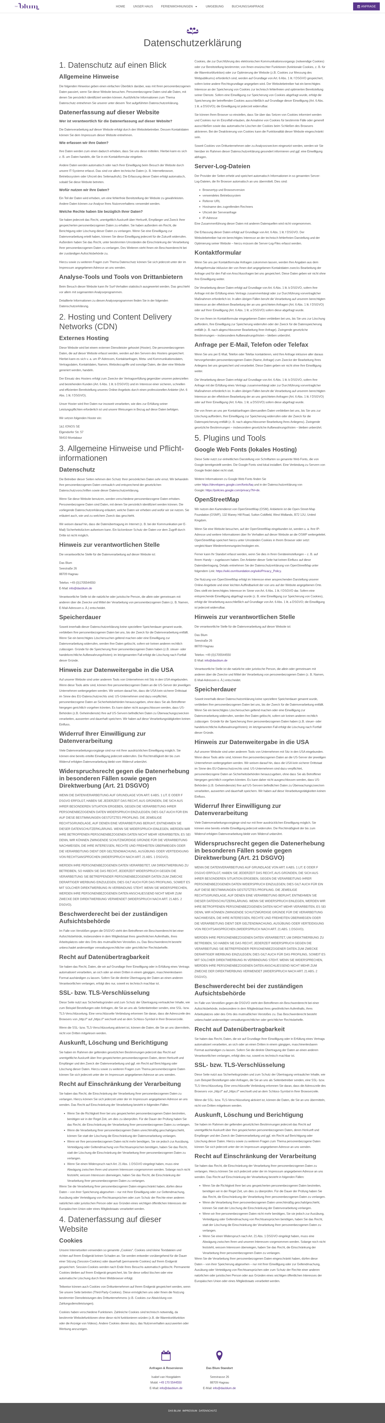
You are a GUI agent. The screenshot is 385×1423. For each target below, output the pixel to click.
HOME (120, 6)
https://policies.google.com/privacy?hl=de (232, 490)
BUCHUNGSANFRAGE (248, 6)
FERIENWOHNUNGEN (177, 6)
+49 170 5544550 (170, 1382)
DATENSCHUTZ (207, 1410)
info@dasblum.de (80, 588)
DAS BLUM (174, 1410)
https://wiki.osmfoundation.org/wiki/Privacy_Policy (248, 571)
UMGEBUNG (215, 6)
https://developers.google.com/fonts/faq (227, 484)
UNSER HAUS (143, 6)
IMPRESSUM (190, 1410)
